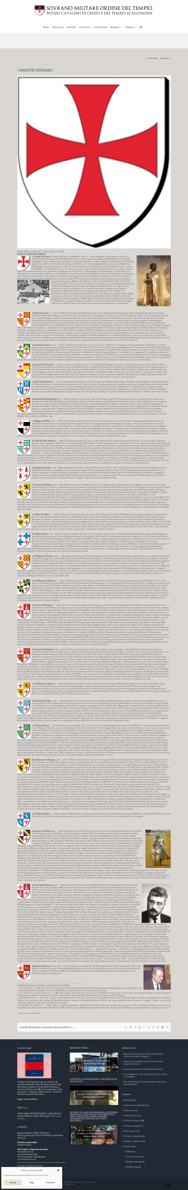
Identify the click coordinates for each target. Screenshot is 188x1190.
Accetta (13, 1182)
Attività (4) (130, 1151)
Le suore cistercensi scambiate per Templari (143, 1069)
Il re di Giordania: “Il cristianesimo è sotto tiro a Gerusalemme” (145, 1082)
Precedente (153, 58)
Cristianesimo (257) (132, 1115)
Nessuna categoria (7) (133, 1126)
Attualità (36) (129, 1100)
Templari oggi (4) (133, 1167)
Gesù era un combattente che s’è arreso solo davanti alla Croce (143, 1062)
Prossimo (165, 58)
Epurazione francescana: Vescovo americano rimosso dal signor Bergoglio (143, 1055)
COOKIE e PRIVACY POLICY (30, 1166)
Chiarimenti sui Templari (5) (136, 1105)
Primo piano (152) (131, 1131)
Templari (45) (129, 1146)
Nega (32, 1182)
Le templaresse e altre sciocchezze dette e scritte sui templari (145, 1075)
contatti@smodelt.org (26, 1159)
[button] (58, 1170)
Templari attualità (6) (135, 1161)
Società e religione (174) (134, 1141)
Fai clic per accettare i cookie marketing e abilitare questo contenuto (94, 1062)
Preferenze (50, 1182)
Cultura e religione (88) (134, 1120)
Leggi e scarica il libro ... (27, 1099)
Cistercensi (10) (130, 1110)
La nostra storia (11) (134, 1156)
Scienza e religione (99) (134, 1136)
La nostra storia (34, 1013)
